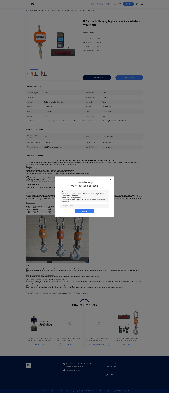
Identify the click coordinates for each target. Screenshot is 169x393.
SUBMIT (84, 211)
